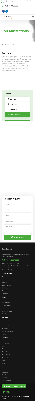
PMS (3, 360)
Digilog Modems (6, 305)
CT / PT (4, 308)
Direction (5, 2)
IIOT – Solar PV (6, 354)
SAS (3, 349)
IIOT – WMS (5, 357)
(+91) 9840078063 (11, 260)
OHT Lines (13, 109)
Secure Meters (6, 302)
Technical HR (5, 328)
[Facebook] (3, 11)
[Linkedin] (6, 11)
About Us (4, 282)
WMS (3, 363)
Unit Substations (15, 114)
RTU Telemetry (6, 343)
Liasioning (4, 323)
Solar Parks (13, 104)
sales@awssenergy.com (9, 1)
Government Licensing (8, 325)
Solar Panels (5, 314)
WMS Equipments (7, 311)
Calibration (5, 334)
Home (3, 44)
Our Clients (5, 293)
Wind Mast (13, 99)
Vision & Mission (6, 285)
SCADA (4, 346)
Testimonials (5, 291)
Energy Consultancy (7, 331)
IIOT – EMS (5, 351)
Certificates (5, 288)
